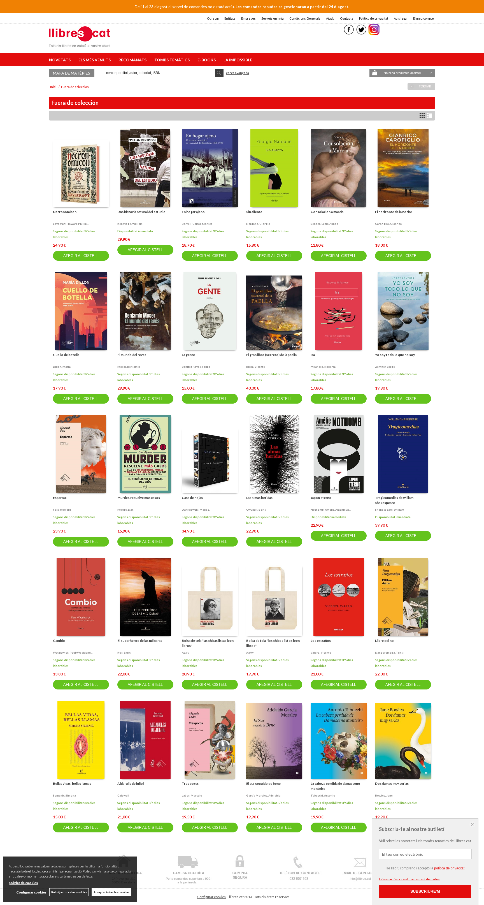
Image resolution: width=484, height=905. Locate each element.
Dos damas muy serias (392, 783)
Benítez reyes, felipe (196, 366)
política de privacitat (449, 868)
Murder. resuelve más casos (138, 498)
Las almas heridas (259, 498)
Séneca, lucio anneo (324, 223)
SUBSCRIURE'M (425, 891)
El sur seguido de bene (263, 783)
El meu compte (423, 18)
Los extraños (321, 640)
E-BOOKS (207, 59)
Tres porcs (190, 783)
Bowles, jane (384, 795)
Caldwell (123, 795)
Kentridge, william (130, 223)
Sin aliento (254, 212)
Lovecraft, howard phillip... (71, 223)
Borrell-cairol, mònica (197, 223)
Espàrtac (59, 498)
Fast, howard (62, 509)
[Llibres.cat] (79, 43)
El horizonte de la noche (393, 212)
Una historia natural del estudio (141, 212)
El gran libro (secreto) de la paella (271, 355)
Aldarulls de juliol (130, 783)
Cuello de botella (66, 355)
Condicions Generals (304, 18)
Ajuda (330, 18)
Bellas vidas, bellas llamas (72, 783)
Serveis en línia (272, 18)
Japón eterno (321, 498)
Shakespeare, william (389, 509)
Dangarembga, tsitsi (389, 652)
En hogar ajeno (193, 212)
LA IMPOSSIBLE (238, 59)
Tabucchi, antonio (323, 795)
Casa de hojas (192, 498)
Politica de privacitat (373, 18)
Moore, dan (125, 509)
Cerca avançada (237, 73)
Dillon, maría (62, 366)
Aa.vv (185, 652)
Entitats (230, 18)
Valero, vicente (321, 652)
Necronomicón (64, 212)
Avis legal (401, 18)
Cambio (59, 640)
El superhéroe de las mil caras (139, 640)
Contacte (346, 18)
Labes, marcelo (192, 795)
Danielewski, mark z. (196, 509)
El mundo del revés (131, 355)
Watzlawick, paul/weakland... (72, 652)
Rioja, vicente (255, 366)
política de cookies (23, 883)
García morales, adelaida (263, 795)
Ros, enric (124, 652)
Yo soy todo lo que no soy (395, 355)
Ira (313, 355)
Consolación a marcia (327, 212)
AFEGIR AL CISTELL (80, 256)
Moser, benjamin (128, 366)
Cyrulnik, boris (256, 509)
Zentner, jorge (385, 366)
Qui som (213, 18)
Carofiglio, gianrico (388, 223)
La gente (188, 355)
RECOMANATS (133, 59)
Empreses (248, 18)
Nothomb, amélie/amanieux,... (331, 509)
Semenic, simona (64, 795)
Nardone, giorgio (258, 223)
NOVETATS (60, 59)
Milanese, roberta (323, 366)
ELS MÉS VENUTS (95, 59)
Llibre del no (384, 640)
